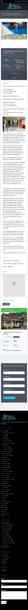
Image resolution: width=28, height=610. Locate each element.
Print (14, 77)
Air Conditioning (15, 260)
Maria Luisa (5, 447)
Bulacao (3, 505)
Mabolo (4, 457)
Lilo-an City (3, 503)
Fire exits (5, 266)
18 (26, 44)
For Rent (3, 559)
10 (14, 44)
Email (3, 584)
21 (15, 46)
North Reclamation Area (7, 479)
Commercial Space (6, 541)
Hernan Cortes (5, 473)
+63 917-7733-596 (22, 1)
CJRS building (15, 175)
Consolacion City (5, 501)
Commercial (9, 13)
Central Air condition (7, 263)
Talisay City (3, 495)
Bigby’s (9, 212)
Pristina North (6, 440)
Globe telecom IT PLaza (12, 173)
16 (23, 44)
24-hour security (6, 260)
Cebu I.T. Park (15, 198)
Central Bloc (14, 234)
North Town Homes (6, 471)
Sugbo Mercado (12, 205)
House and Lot (5, 528)
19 (12, 46)
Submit (3, 602)
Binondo (4, 509)
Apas (2, 499)
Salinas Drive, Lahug (6, 455)
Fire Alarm (21, 263)
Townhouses (5, 530)
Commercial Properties (7, 543)
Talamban (4, 438)
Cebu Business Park (6, 432)
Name (3, 579)
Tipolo (3, 469)
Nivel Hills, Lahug (6, 451)
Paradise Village (6, 449)
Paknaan (4, 483)
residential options (8, 190)
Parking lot (10, 266)
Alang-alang (4, 477)
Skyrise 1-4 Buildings (11, 176)
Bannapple (13, 216)
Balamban (4, 453)
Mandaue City (4, 463)
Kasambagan (5, 459)
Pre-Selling (4, 556)
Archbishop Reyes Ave (6, 493)
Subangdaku (5, 467)
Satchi (7, 214)
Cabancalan (4, 475)
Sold (2, 561)
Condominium (5, 524)
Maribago (4, 491)
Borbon (3, 461)
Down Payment (6, 376)
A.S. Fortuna (5, 465)
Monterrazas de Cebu (7, 443)
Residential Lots (5, 526)
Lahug (3, 436)
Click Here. (20, 246)
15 (21, 44)
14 (20, 44)
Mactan (4, 487)
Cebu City (3, 430)
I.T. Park (4, 434)
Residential (3, 522)
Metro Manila (4, 507)
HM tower (14, 180)
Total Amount (6, 370)
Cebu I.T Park (6, 134)
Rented (2, 563)
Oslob (2, 515)
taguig (2, 511)
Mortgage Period (7, 389)
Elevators (15, 263)
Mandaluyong (4, 513)
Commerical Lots (6, 539)
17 (24, 44)
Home (2, 13)
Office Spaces (17, 13)
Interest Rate (6, 383)
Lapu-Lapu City (4, 485)
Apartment (4, 532)
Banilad (3, 445)
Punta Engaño (5, 489)
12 (17, 44)
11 (16, 44)
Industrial (3, 545)
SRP (3, 497)
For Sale (3, 554)
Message (4, 590)
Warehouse (4, 547)
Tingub (3, 481)
